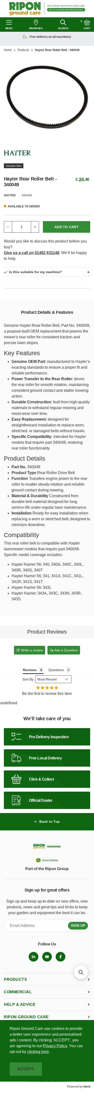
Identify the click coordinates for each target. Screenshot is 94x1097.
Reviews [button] (30, 670)
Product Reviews (47, 632)
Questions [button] (56, 670)
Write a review (32, 650)
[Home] (47, 8)
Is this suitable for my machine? (35, 272)
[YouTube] (47, 957)
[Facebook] (60, 957)
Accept (25, 1069)
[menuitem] (33, 957)
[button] (81, 972)
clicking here (38, 1052)
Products (23, 50)
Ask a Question (66, 650)
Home (8, 50)
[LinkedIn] (33, 957)
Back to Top (49, 821)
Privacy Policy (55, 1046)
